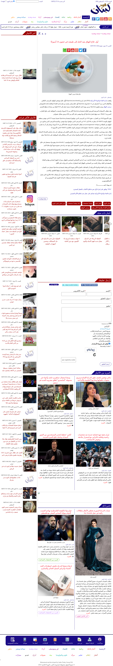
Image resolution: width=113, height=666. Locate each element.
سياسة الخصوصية (13, 643)
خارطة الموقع (90, 643)
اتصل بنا (35, 643)
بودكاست (100, 643)
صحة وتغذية (106, 33)
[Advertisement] (45, 10)
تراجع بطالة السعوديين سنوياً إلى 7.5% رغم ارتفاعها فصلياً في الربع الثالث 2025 (12, 220)
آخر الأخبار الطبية (82, 616)
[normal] (42, 33)
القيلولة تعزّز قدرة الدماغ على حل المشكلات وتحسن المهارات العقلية (50, 241)
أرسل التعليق (105, 364)
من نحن (79, 643)
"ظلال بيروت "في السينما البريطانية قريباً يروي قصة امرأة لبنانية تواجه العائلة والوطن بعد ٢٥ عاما (11, 77)
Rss (55, 643)
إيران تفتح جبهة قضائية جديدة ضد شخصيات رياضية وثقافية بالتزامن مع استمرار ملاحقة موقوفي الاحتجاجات (93, 437)
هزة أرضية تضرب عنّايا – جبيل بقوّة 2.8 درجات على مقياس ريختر (59, 27)
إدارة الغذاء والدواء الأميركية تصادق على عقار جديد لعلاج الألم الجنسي (90, 193)
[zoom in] (39, 33)
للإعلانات (45, 643)
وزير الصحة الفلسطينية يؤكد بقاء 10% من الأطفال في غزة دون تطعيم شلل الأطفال (11, 441)
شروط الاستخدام (105, 329)
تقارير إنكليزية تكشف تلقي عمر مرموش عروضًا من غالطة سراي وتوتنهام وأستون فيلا (11, 400)
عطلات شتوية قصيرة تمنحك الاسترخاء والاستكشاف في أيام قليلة (12, 190)
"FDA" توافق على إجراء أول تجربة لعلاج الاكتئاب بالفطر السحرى (92, 189)
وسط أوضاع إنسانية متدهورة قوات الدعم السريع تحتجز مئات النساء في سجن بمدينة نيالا (11, 315)
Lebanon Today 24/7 (73, 203)
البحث (41, 1)
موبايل (25, 643)
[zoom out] (45, 33)
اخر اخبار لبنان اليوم (58, 203)
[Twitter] (70, 286)
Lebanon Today (87, 203)
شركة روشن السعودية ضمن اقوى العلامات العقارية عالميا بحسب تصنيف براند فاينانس (12, 509)
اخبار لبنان (98, 203)
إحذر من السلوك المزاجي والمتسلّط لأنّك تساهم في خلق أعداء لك (12, 160)
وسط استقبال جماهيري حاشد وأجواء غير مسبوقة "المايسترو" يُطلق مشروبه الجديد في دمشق (55, 380)
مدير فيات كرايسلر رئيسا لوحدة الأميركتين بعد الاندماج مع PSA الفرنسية (11, 357)
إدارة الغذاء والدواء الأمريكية (98, 100)
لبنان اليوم (10, 1)
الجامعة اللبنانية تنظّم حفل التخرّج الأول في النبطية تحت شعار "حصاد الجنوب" (12, 231)
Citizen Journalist (67, 643)
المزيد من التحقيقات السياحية (48, 560)
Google (3, 1)
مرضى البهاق (107, 107)
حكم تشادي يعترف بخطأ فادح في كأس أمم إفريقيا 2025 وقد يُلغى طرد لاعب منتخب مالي (12, 329)
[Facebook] (89, 286)
